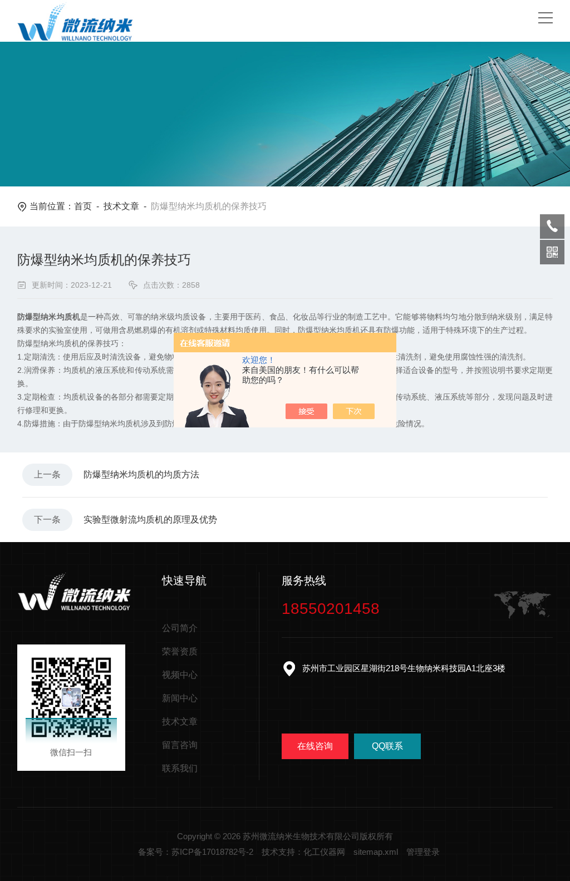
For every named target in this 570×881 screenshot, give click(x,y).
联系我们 (180, 768)
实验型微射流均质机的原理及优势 (150, 519)
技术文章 (121, 206)
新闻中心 (180, 698)
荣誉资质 (180, 651)
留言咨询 (180, 745)
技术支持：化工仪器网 (303, 852)
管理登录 (423, 852)
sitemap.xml (375, 852)
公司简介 (180, 628)
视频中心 (180, 675)
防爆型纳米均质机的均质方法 (141, 474)
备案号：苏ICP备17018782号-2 (195, 852)
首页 (83, 206)
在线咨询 (315, 746)
